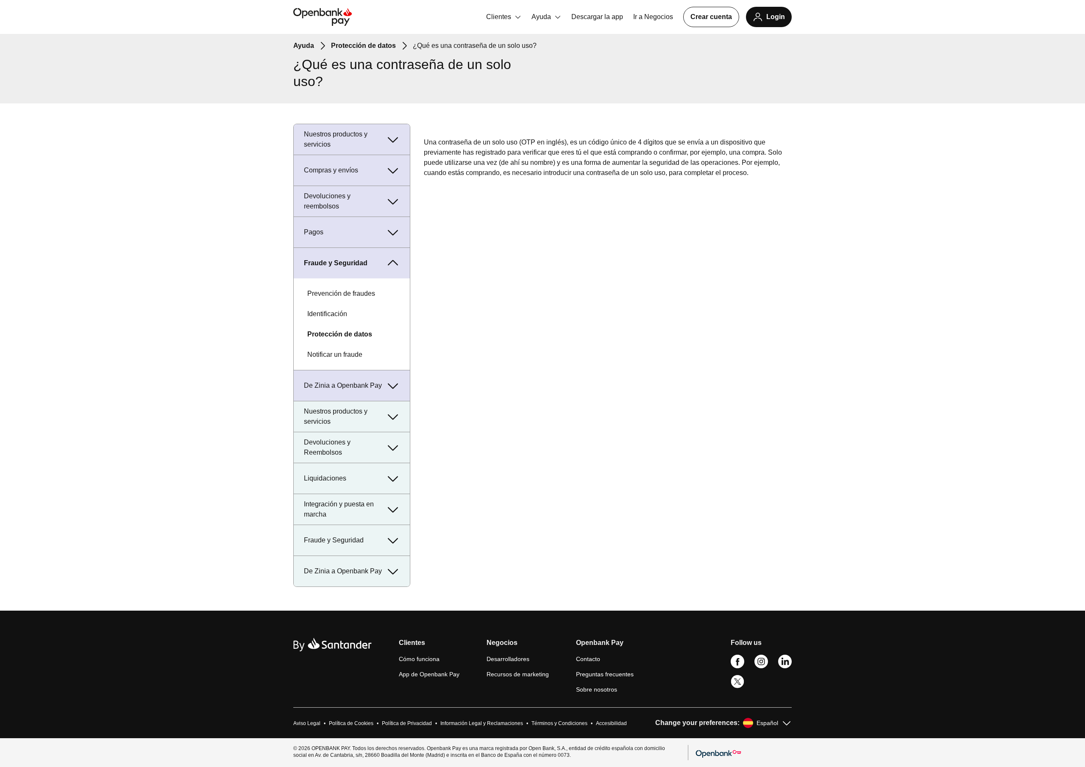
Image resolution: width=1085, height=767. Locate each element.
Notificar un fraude (334, 354)
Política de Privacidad (407, 723)
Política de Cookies (351, 723)
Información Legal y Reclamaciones (481, 723)
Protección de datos (339, 334)
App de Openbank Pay (429, 674)
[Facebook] (737, 666)
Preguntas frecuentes (605, 674)
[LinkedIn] (785, 666)
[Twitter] (737, 686)
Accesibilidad (611, 723)
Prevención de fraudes (341, 293)
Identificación (327, 313)
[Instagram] (761, 666)
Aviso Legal (306, 723)
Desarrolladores (508, 659)
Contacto (588, 659)
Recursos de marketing (518, 674)
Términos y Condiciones (559, 723)
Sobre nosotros (596, 689)
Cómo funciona (419, 659)
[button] (429, 646)
